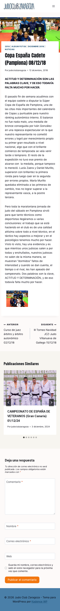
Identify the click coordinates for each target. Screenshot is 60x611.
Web (9, 556)
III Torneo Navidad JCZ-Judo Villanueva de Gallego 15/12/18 (45, 333)
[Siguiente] (51, 402)
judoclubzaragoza (17, 70)
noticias (10, 49)
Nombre (12, 526)
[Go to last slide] (8, 402)
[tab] (24, 437)
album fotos (19, 46)
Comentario (14, 481)
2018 (7, 46)
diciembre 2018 (36, 46)
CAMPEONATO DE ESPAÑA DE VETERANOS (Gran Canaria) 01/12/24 (28, 416)
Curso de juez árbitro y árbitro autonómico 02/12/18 (13, 333)
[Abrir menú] (53, 6)
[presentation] (30, 387)
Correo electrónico (18, 541)
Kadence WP (39, 601)
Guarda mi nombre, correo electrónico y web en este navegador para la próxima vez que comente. (30, 568)
